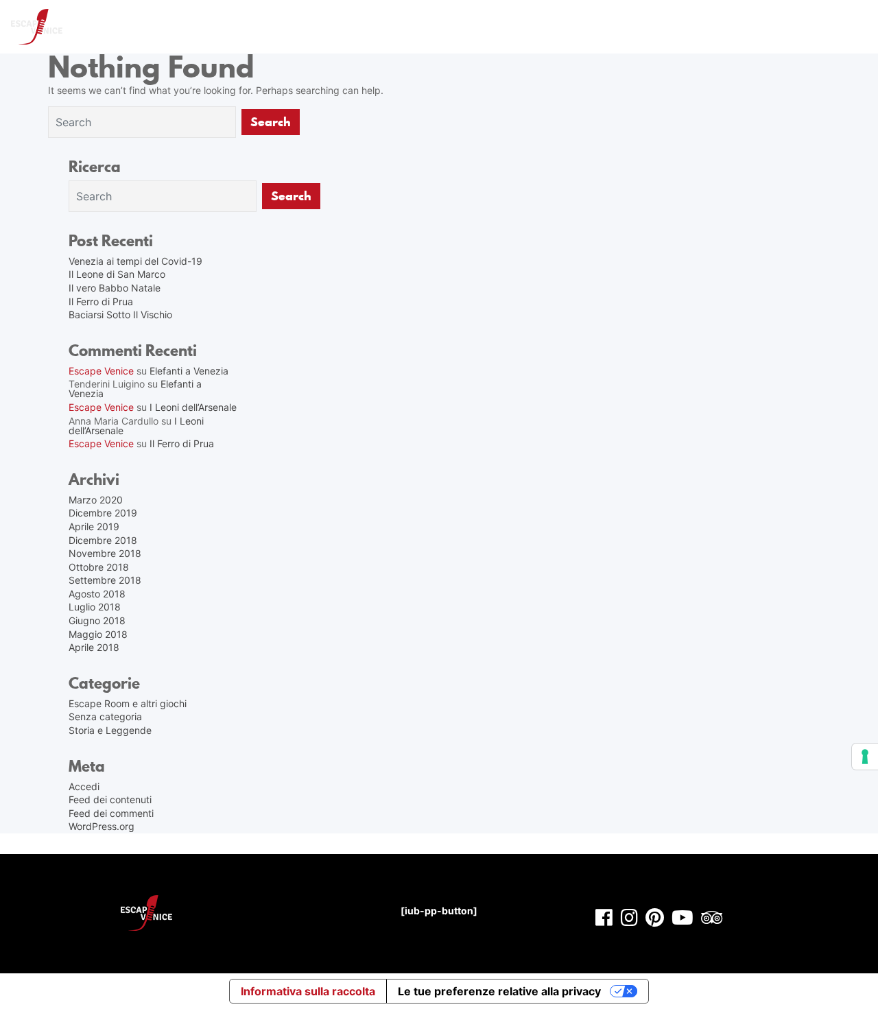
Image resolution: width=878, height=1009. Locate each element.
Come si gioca (552, 26)
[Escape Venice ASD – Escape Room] (36, 26)
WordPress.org (101, 826)
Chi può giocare (639, 26)
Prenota (482, 26)
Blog (847, 26)
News (803, 26)
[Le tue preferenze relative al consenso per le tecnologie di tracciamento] (865, 757)
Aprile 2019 (94, 526)
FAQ (705, 26)
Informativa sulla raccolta (308, 991)
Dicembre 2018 (103, 540)
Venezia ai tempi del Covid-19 (135, 261)
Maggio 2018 (98, 634)
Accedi (84, 786)
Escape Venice (101, 371)
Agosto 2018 (97, 594)
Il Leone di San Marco (117, 274)
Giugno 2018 (97, 620)
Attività (380, 26)
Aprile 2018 (94, 647)
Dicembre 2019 (103, 513)
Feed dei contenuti (110, 799)
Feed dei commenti (111, 813)
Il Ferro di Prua (101, 301)
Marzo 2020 (96, 500)
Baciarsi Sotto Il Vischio (120, 314)
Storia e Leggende (110, 730)
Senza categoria (105, 716)
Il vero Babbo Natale (115, 288)
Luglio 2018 (95, 607)
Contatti (752, 26)
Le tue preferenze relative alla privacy (499, 991)
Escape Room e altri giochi (128, 703)
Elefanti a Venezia (189, 371)
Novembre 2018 (105, 553)
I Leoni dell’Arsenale (193, 407)
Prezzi (430, 26)
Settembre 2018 (105, 580)
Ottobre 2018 (99, 567)
